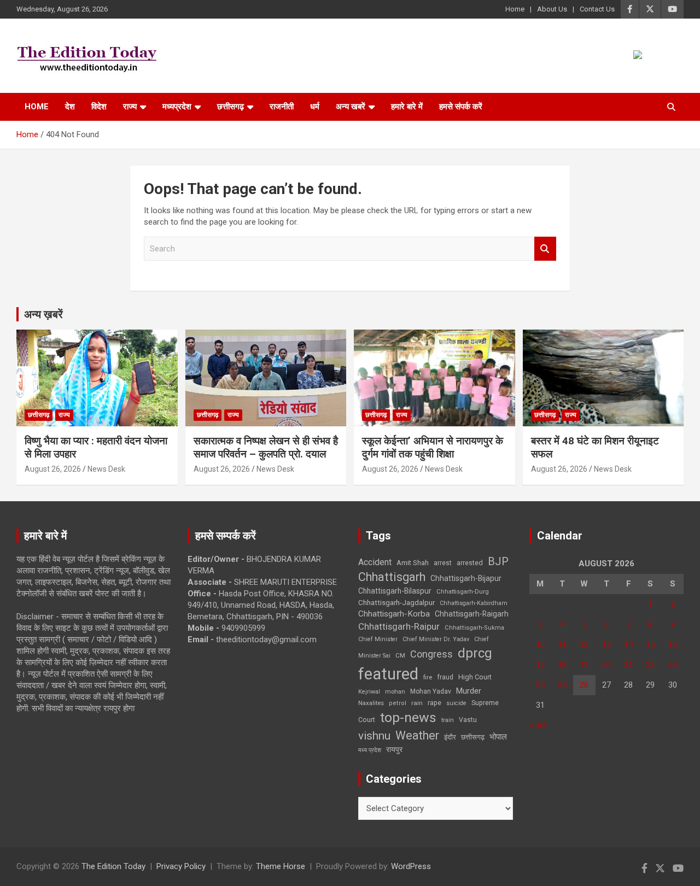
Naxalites (371, 703)
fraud (445, 677)
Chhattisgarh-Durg (462, 591)
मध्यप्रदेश (176, 107)
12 (584, 644)
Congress (431, 654)
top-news (408, 717)
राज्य (130, 107)
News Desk (106, 469)
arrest (443, 563)
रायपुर (394, 749)
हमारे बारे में (407, 107)
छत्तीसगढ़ (230, 107)
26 (584, 685)
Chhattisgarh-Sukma (474, 627)
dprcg (475, 653)
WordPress (411, 866)
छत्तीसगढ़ (473, 737)
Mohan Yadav (430, 691)
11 (562, 644)
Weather (417, 735)
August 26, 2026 (53, 469)
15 (650, 644)
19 (584, 665)
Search (545, 249)
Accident (375, 562)
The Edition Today (113, 866)
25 (562, 685)
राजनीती (282, 107)
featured (388, 674)
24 (540, 685)
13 (606, 644)
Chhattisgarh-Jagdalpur (396, 602)
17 (540, 665)
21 (628, 665)
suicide (456, 703)
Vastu (468, 720)
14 (628, 644)
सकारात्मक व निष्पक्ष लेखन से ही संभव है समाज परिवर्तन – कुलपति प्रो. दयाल (266, 448)
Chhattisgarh (391, 577)
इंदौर (450, 737)
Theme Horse (280, 866)
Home (514, 9)
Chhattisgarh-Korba (394, 614)
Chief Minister (378, 639)
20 (606, 665)
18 (562, 665)
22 (650, 665)
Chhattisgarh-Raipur (399, 626)
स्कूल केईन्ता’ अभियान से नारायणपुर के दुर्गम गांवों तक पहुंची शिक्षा (432, 448)
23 (672, 665)
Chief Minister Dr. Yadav (435, 639)
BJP (498, 561)
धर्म (314, 107)
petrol (397, 703)
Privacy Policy (181, 866)
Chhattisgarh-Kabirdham (474, 603)
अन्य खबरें (350, 107)
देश (70, 107)
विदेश (99, 107)
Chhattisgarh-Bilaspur (394, 590)
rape (434, 703)
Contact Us (597, 9)
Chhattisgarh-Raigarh (472, 613)
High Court (475, 677)
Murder (468, 691)
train (447, 720)
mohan (395, 691)
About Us (552, 9)
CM (400, 655)
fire (427, 677)
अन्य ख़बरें (43, 314)
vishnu (374, 735)
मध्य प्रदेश (369, 750)
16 (672, 644)
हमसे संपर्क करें (460, 107)
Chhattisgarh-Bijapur (465, 578)
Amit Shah (412, 563)
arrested (470, 563)
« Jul (537, 725)
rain (417, 703)
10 (540, 644)
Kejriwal (369, 691)
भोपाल (498, 737)
